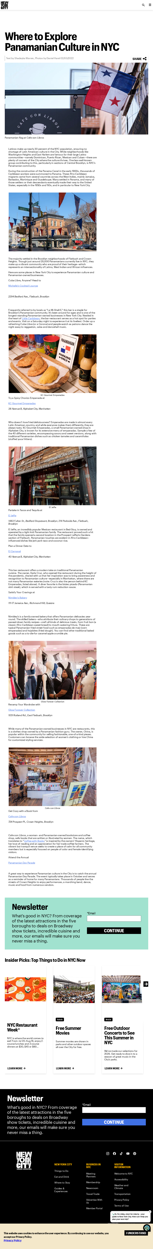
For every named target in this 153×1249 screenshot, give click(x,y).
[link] (23, 285)
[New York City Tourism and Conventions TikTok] (121, 1154)
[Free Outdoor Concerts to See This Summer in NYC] (122, 989)
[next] (146, 984)
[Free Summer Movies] (74, 989)
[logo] (4, 4)
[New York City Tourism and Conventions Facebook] (114, 1154)
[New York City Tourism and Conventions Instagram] (108, 1154)
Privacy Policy (13, 1240)
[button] (139, 58)
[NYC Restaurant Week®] (25, 989)
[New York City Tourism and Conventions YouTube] (128, 1154)
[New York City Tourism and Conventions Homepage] (24, 1161)
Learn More (14, 1068)
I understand (136, 1233)
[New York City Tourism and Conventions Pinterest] (135, 1154)
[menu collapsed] (150, 5)
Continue (114, 930)
